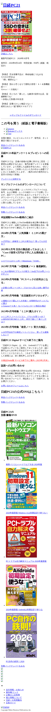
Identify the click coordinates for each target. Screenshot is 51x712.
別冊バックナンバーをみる (13, 212)
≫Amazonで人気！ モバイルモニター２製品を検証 (23, 306)
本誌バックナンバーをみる (13, 145)
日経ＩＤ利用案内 (14, 700)
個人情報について (14, 697)
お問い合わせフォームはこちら (15, 386)
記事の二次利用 (13, 695)
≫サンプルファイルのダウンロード (25, 115)
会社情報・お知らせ (15, 690)
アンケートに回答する (11, 179)
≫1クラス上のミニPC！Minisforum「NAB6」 (21, 261)
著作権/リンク (12, 692)
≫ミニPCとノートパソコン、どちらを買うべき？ (23, 316)
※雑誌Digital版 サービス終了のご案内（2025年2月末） (25, 360)
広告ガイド (11, 703)
